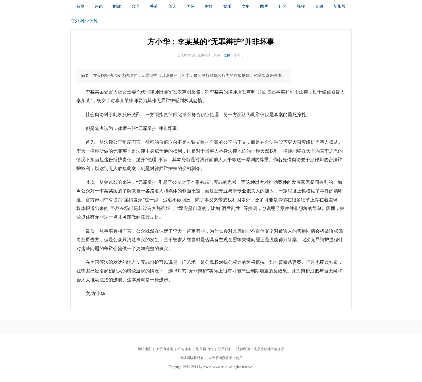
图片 (264, 6)
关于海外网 (164, 349)
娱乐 (227, 6)
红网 (227, 55)
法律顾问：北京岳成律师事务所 (260, 349)
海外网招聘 (204, 349)
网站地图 (144, 349)
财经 (209, 6)
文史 (246, 6)
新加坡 (340, 6)
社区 (282, 6)
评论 (99, 6)
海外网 (77, 20)
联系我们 (225, 349)
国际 (191, 6)
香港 (154, 6)
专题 (319, 6)
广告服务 (184, 349)
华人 (172, 6)
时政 (117, 6)
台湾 (135, 6)
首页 (80, 6)
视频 (301, 6)
